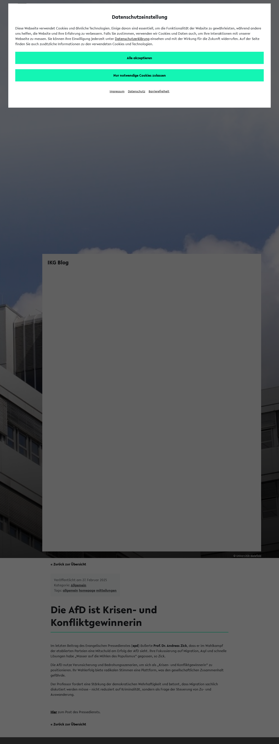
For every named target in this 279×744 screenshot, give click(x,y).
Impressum (117, 91)
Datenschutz (136, 91)
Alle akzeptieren (139, 57)
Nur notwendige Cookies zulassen (139, 75)
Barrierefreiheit (159, 91)
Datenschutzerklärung (132, 38)
